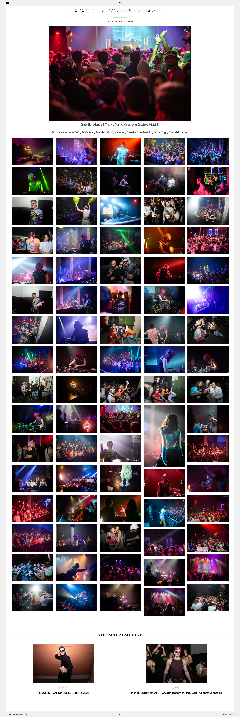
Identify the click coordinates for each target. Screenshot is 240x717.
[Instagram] (10, 714)
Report (63, 688)
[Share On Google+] (133, 706)
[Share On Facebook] (121, 706)
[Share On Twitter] (125, 706)
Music (176, 688)
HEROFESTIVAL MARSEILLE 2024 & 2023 (63, 693)
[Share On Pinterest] (129, 706)
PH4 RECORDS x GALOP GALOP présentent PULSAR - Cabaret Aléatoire (176, 693)
